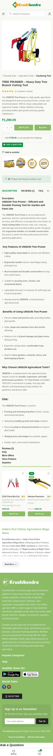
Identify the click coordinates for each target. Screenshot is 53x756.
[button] (13, 513)
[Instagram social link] (9, 687)
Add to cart (24, 127)
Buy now (42, 127)
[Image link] (20, 582)
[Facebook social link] (4, 687)
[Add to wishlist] (22, 473)
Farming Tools (10, 76)
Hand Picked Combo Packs (39, 500)
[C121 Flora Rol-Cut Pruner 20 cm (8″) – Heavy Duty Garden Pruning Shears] (13, 482)
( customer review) (24, 91)
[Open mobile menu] (3, 14)
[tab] (9, 191)
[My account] (49, 14)
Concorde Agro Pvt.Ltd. (11, 505)
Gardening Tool (43, 76)
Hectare (31, 503)
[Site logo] (26, 4)
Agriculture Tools (26, 76)
